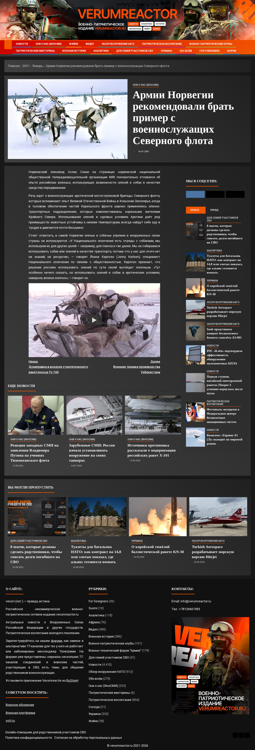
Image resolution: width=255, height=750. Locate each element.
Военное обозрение (20, 705)
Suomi (93, 608)
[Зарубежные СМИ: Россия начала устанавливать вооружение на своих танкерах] (94, 415)
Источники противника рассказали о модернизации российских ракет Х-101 (152, 450)
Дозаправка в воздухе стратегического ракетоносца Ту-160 (58, 367)
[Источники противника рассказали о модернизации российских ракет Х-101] (153, 415)
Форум (231, 50)
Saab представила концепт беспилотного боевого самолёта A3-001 (224, 333)
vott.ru (10, 720)
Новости (22, 44)
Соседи (94, 707)
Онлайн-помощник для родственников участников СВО (45, 732)
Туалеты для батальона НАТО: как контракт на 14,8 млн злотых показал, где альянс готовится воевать (225, 264)
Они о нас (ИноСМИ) (49, 44)
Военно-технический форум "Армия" (115, 650)
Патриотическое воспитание (162, 44)
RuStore (72, 680)
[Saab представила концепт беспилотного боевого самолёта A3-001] (195, 331)
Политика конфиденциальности (28, 737)
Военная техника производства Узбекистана (136, 367)
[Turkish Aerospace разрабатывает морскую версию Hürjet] (195, 309)
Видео (90, 44)
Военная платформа (20, 713)
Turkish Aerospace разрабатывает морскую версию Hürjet (224, 312)
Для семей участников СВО (134, 50)
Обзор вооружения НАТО (118, 44)
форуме (56, 641)
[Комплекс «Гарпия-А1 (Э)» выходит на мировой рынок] (195, 437)
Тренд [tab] (214, 210)
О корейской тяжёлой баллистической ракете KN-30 (223, 290)
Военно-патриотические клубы (210, 44)
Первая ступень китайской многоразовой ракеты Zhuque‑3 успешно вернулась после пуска (225, 385)
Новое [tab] (194, 210)
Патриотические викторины (35, 50)
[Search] (247, 47)
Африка (94, 622)
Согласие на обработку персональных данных (88, 737)
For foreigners (209, 50)
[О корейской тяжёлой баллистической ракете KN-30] (195, 287)
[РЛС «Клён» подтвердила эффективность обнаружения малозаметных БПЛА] (195, 354)
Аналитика (101, 50)
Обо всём (186, 50)
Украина (166, 50)
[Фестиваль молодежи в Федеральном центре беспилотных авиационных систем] (195, 412)
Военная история (74, 50)
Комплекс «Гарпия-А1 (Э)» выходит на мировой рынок (224, 439)
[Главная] (8, 44)
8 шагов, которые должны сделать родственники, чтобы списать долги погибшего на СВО (225, 234)
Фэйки (73, 44)
